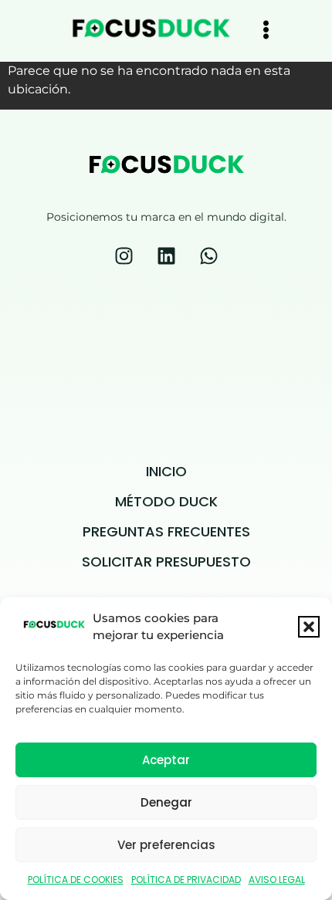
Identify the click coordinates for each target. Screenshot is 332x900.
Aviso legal (277, 879)
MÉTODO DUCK (166, 501)
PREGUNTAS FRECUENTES (166, 531)
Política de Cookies (76, 879)
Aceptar (166, 760)
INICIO (166, 471)
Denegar (166, 802)
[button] (309, 626)
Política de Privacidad (186, 879)
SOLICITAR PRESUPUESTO (166, 561)
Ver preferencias (166, 845)
